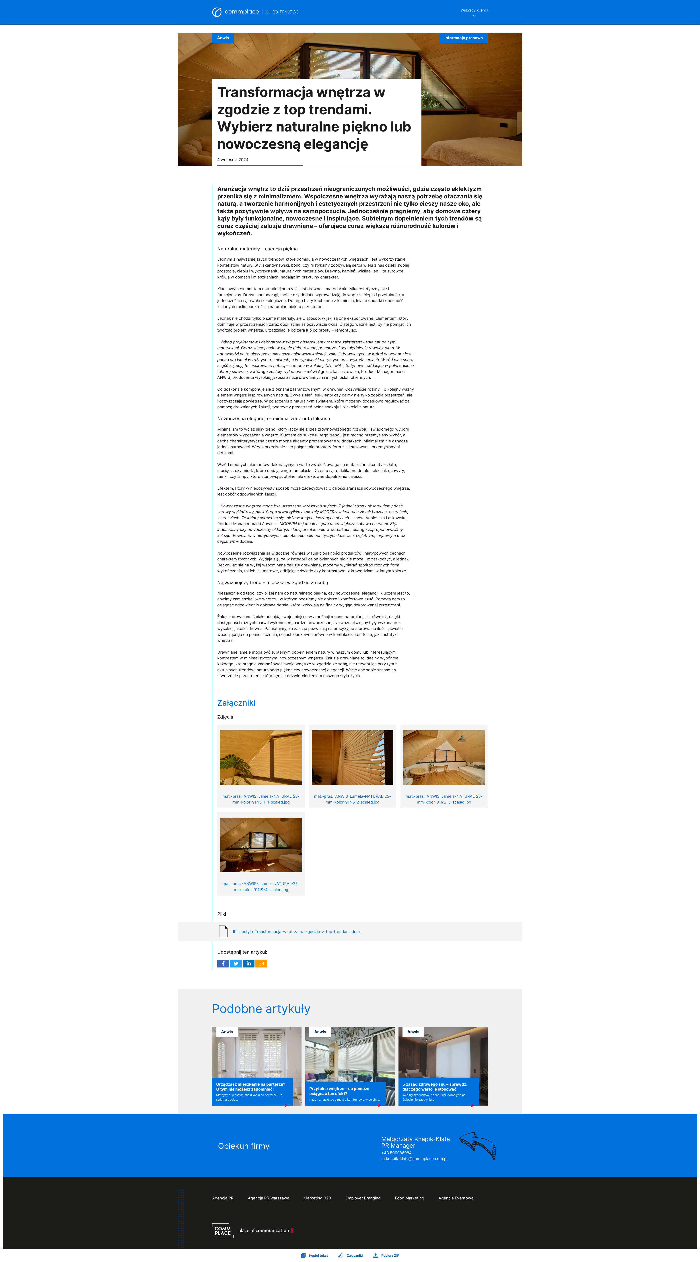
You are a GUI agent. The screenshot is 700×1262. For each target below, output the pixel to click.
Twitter (236, 963)
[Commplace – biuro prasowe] (255, 12)
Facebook (223, 963)
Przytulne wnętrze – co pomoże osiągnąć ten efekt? (339, 1091)
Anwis (223, 37)
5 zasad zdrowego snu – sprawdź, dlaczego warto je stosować (434, 1086)
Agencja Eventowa (456, 1198)
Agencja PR (223, 1198)
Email (261, 963)
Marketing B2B (317, 1198)
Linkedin (249, 963)
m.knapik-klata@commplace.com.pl (414, 1158)
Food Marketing (409, 1198)
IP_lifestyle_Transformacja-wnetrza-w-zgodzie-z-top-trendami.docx (297, 931)
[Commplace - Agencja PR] (253, 1230)
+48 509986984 (396, 1152)
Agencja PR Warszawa (268, 1198)
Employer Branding (363, 1198)
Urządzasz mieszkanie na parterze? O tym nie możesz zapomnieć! (250, 1086)
